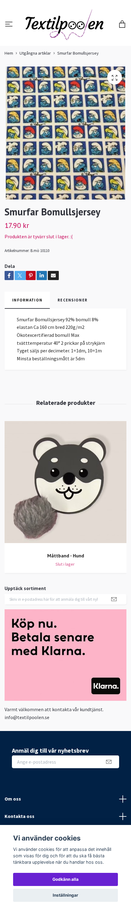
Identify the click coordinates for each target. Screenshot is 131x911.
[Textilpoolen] (65, 41)
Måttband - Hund (65, 589)
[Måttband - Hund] (65, 518)
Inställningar (65, 895)
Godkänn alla (65, 879)
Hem (9, 87)
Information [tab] (27, 333)
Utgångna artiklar (35, 87)
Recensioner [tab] (72, 333)
